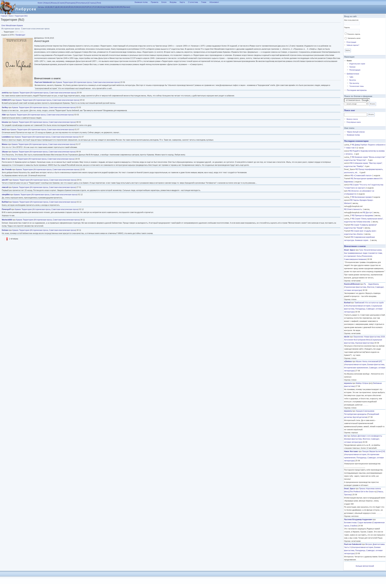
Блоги (163, 2)
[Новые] (46, 3)
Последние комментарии (356, 141)
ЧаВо (351, 77)
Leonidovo (6, 137)
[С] (91, 7)
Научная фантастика (364, 343)
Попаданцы (360, 309)
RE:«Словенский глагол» (361, 175)
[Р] (88, 7)
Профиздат (20, 35)
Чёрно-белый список (356, 132)
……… (365, 405)
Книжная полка (141, 2)
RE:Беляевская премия (362, 197)
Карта (182, 2)
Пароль (347, 27)
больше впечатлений (365, 566)
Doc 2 (4, 159)
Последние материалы (357, 90)
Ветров (368, 544)
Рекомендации (354, 70)
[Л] (75, 7)
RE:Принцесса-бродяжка (362, 215)
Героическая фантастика (355, 287)
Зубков (354, 436)
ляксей (5, 187)
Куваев (59, 82)
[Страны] (92, 3)
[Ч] (106, 7)
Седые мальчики (365, 523)
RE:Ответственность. (353, 209)
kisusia (5, 122)
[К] (72, 7)
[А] (46, 7)
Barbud (347, 303)
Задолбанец (373, 284)
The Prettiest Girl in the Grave (362, 492)
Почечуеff (6, 209)
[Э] (115, 7)
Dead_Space (349, 250)
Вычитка (352, 80)
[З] (64, 7)
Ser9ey (5, 107)
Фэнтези (370, 287)
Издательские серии (357, 64)
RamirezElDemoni (352, 284)
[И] (67, 7)
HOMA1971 (7, 100)
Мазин (359, 361)
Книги (11, 16)
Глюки (203, 2)
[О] (83, 7)
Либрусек (25, 9)
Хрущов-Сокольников (365, 411)
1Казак (5, 152)
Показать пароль (353, 34)
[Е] (59, 7)
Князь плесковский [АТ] (372, 361)
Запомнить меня (354, 38)
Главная (4, 16)
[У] (96, 7)
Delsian (5, 230)
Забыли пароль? (352, 45)
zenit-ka (5, 93)
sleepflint (6, 195)
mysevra (348, 383)
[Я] (121, 7)
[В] (51, 7)
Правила (154, 2)
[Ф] (98, 7)
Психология (367, 256)
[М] (77, 7)
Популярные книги (353, 122)
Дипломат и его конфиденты (370, 436)
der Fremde (7, 169)
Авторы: (41, 7)
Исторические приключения (356, 368)
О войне (353, 526)
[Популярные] (82, 3)
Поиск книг (349, 110)
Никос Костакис (351, 451)
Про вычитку (354, 83)
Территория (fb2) (21, 16)
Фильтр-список (352, 119)
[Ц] (104, 7)
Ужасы (380, 492)
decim (346, 337)
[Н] (80, 7)
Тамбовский (359, 303)
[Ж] (61, 7)
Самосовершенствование (355, 259)
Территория (68, 82)
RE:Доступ (367, 212)
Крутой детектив (360, 417)
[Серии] (61, 3)
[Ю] (118, 7)
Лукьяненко (358, 337)
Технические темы (356, 86)
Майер (359, 383)
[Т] (93, 7)
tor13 (4, 129)
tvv (345, 436)
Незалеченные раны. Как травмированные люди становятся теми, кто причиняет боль (363, 253)
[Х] (101, 7)
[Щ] (112, 7)
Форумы (173, 2)
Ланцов (365, 451)
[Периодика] (70, 3)
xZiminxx (348, 361)
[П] (85, 7)
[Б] (49, 7)
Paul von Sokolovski (43, 82)
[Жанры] (54, 3)
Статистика (193, 2)
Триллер (347, 495)
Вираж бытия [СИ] (377, 451)
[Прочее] (126, 7)
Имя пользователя (351, 20)
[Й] (69, 7)
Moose (5, 144)
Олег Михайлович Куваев (12, 25)
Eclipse (365, 383)
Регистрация (351, 42)
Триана (362, 489)
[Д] (56, 7)
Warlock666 (7, 220)
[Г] (54, 7)
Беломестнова (350, 523)
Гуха (361, 250)
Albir (4, 115)
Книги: (40, 3)
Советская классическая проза (106, 82)
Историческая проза (83, 82)
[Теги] (98, 3)
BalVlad (5, 202)
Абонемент (214, 2)
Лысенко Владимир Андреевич (358, 519)
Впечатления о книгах (355, 246)
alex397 (5, 180)
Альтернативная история (359, 306)
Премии (352, 67)
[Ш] (109, 7)
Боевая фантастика (375, 364)
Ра (365, 284)
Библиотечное (353, 74)
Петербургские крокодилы (355, 414)
